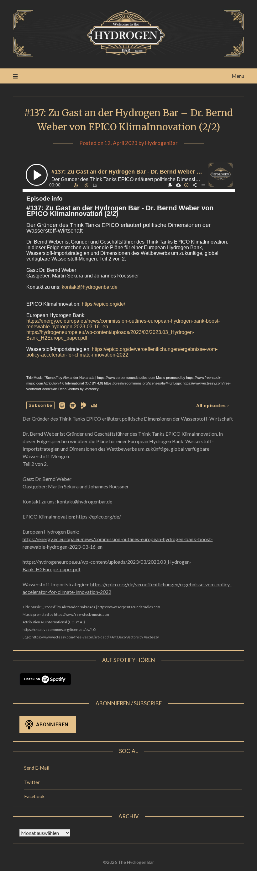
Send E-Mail (36, 768)
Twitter (32, 782)
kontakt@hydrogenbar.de (84, 501)
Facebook (34, 796)
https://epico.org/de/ (98, 516)
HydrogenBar (161, 143)
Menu (238, 76)
